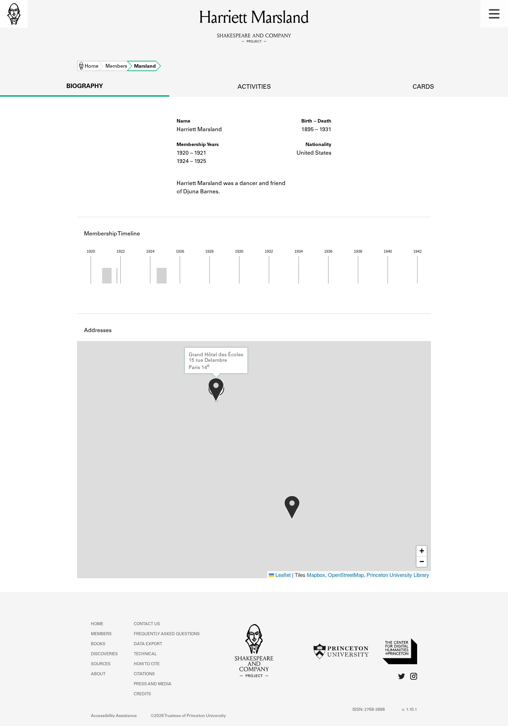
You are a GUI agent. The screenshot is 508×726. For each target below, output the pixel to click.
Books (98, 644)
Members (116, 66)
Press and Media (152, 684)
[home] (14, 14)
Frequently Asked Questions (167, 634)
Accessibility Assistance (114, 716)
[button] (494, 14)
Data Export (148, 644)
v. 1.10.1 (409, 710)
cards (423, 87)
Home (91, 66)
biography (84, 87)
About (98, 674)
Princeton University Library (398, 574)
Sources (101, 664)
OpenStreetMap (346, 574)
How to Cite (147, 664)
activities (254, 87)
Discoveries (104, 654)
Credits (142, 694)
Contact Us (147, 624)
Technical (145, 654)
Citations (144, 674)
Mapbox (316, 574)
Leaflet (282, 574)
